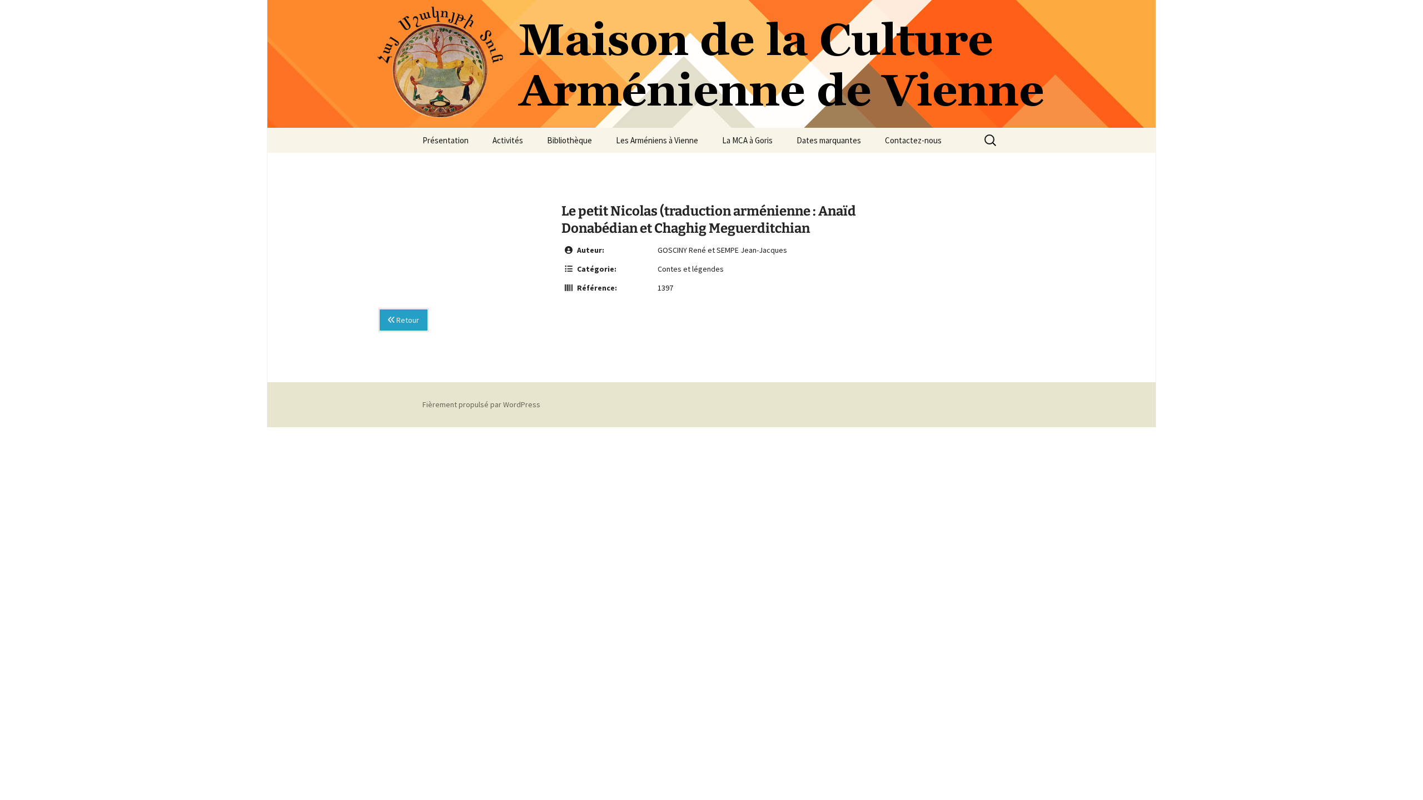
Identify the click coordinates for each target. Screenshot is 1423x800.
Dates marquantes (829, 140)
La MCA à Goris (747, 140)
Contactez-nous (913, 140)
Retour (407, 320)
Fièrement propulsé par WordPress (481, 404)
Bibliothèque (569, 140)
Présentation (445, 140)
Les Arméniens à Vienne (657, 140)
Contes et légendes (691, 269)
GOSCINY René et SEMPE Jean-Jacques (722, 250)
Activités (507, 140)
